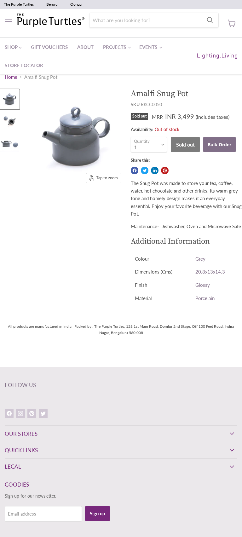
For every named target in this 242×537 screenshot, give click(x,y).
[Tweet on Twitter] (144, 170)
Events (148, 47)
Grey (200, 259)
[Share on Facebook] (134, 170)
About (85, 47)
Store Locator (24, 65)
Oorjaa (76, 4)
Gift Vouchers (49, 47)
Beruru (52, 4)
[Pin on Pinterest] (165, 170)
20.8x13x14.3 (210, 271)
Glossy (202, 285)
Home (11, 77)
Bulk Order (219, 144)
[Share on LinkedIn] (154, 170)
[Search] (209, 20)
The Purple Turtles (19, 4)
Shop (12, 47)
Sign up (97, 513)
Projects (115, 47)
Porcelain (205, 298)
